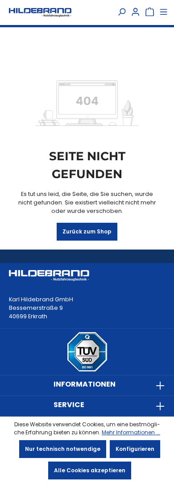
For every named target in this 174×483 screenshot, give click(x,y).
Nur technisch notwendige (62, 449)
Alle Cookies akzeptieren (89, 470)
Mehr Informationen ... (131, 432)
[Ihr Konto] (135, 12)
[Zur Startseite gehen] (40, 12)
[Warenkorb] (150, 12)
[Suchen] (121, 12)
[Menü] (163, 12)
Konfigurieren (135, 449)
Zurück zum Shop (87, 231)
